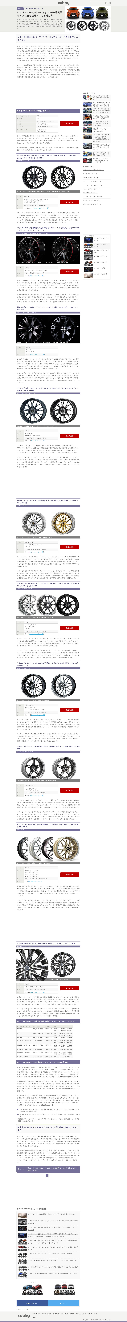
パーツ (84, 1313)
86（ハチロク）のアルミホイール (93, 170)
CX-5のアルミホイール (90, 173)
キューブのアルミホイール (91, 200)
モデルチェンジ (36, 1313)
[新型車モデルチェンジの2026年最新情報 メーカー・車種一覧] (87, 158)
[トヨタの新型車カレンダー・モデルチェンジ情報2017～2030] (87, 121)
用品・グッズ (64, 1313)
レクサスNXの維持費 (100, 274)
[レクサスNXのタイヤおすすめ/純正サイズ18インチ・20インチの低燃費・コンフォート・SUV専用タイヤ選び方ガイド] (22, 1240)
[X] (63, 1303)
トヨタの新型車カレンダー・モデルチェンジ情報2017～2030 (100, 123)
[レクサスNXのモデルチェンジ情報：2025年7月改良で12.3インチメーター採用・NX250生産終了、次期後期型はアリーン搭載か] (22, 1233)
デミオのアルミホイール (30, 1294)
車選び (44, 1313)
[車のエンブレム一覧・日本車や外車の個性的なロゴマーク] (87, 96)
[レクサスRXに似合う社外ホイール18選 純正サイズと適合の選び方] (22, 1253)
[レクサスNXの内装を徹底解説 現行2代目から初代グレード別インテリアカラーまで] (22, 1227)
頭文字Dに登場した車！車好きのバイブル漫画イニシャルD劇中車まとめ (101, 153)
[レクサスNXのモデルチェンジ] (88, 238)
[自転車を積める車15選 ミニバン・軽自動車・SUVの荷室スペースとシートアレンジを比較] (87, 144)
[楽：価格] (69, 123)
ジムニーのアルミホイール (91, 189)
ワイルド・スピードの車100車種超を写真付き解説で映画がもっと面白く (101, 116)
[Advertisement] (48, 93)
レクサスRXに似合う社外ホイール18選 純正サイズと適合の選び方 (50, 1254)
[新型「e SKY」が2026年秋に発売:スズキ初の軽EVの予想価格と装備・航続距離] (87, 102)
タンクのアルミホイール (90, 193)
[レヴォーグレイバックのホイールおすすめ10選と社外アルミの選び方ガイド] (64, 1284)
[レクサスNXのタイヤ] (88, 262)
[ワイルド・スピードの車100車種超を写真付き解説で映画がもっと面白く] (87, 115)
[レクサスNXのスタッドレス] (88, 250)
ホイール (20, 8)
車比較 (49, 1313)
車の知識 (72, 1313)
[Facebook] (32, 1303)
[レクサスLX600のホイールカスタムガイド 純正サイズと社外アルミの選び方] (22, 1266)
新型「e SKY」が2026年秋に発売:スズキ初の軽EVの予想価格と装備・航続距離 (101, 104)
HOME (34, 1317)
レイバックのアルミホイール (64, 1294)
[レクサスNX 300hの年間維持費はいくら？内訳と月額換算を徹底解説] (22, 1213)
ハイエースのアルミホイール (92, 181)
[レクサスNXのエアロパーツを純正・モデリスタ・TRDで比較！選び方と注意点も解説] (22, 1220)
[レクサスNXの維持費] (88, 274)
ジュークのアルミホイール (91, 177)
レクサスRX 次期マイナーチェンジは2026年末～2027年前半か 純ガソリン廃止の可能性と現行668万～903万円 (101, 138)
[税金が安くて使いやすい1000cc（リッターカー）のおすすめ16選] (87, 128)
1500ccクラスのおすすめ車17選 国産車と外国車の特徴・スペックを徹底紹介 (101, 110)
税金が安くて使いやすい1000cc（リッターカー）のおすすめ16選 (101, 129)
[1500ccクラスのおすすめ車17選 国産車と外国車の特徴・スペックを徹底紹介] (87, 109)
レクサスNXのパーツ (100, 256)
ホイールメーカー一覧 (41, 208)
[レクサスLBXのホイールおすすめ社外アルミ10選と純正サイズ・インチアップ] (22, 1273)
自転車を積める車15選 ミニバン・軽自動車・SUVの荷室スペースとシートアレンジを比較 (101, 146)
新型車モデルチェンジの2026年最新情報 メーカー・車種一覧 (100, 160)
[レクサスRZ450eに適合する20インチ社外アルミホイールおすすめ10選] (22, 1260)
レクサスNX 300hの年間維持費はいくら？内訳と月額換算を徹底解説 (51, 1214)
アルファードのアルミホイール (92, 185)
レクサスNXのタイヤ (100, 262)
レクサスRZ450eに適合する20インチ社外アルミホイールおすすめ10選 (52, 1260)
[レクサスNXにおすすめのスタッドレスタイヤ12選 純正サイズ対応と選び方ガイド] (22, 1246)
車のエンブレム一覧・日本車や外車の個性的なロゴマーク (101, 97)
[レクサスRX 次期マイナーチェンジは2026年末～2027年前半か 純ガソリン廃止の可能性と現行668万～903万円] (87, 134)
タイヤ (95, 1313)
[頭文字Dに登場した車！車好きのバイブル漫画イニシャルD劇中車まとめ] (87, 152)
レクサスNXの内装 (100, 268)
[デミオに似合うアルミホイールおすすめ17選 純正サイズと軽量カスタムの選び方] (32, 1284)
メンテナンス (56, 1313)
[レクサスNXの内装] (88, 268)
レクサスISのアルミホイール (92, 204)
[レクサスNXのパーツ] (88, 256)
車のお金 (78, 1313)
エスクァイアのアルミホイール (92, 196)
